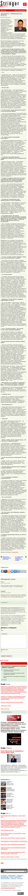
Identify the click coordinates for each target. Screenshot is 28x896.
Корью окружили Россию (7, 830)
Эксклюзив (4, 877)
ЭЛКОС (19, 890)
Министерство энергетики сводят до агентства (7, 558)
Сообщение (4, 633)
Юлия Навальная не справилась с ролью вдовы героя (12, 751)
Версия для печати (6, 17)
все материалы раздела (20, 10)
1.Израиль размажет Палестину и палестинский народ (11, 670)
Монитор (18, 877)
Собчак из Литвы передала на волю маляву (12, 702)
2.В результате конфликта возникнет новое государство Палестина (13, 674)
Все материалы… (7, 712)
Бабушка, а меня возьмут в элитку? (10, 856)
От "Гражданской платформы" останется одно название (19, 558)
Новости (20, 875)
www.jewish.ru (15, 552)
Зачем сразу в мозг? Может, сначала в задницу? (13, 838)
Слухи (12, 877)
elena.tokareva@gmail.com (8, 888)
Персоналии (5, 878)
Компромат (12, 875)
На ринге (4, 875)
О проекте (13, 878)
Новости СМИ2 (4, 660)
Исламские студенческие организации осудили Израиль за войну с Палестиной (13, 853)
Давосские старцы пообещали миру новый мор (13, 844)
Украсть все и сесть (6, 705)
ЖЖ (18, 727)
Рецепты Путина (5, 708)
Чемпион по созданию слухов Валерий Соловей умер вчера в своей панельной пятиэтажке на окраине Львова (13, 698)
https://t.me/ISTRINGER (8, 727)
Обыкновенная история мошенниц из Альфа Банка (14, 841)
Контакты (20, 878)
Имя (2, 630)
